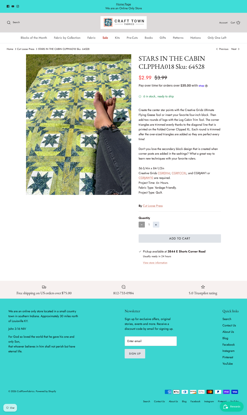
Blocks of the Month (34, 34)
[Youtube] (13, 4)
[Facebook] (8, 4)
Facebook (228, 341)
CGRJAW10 (146, 174)
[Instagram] (17, 4)
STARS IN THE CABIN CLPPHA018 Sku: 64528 (63, 45)
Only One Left (217, 34)
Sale (105, 34)
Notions (195, 34)
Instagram (228, 347)
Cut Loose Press (25, 45)
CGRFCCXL (179, 169)
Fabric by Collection (67, 34)
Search (226, 315)
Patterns (178, 34)
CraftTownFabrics (25, 387)
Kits (117, 34)
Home (10, 45)
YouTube (227, 360)
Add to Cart (179, 235)
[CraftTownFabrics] (123, 18)
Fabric (91, 34)
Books (149, 34)
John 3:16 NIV (17, 325)
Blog (225, 334)
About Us (228, 328)
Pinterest (227, 354)
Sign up (135, 350)
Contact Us (229, 322)
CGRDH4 (164, 169)
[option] (78, 121)
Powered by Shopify (46, 387)
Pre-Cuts (132, 34)
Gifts (163, 34)
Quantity (144, 214)
